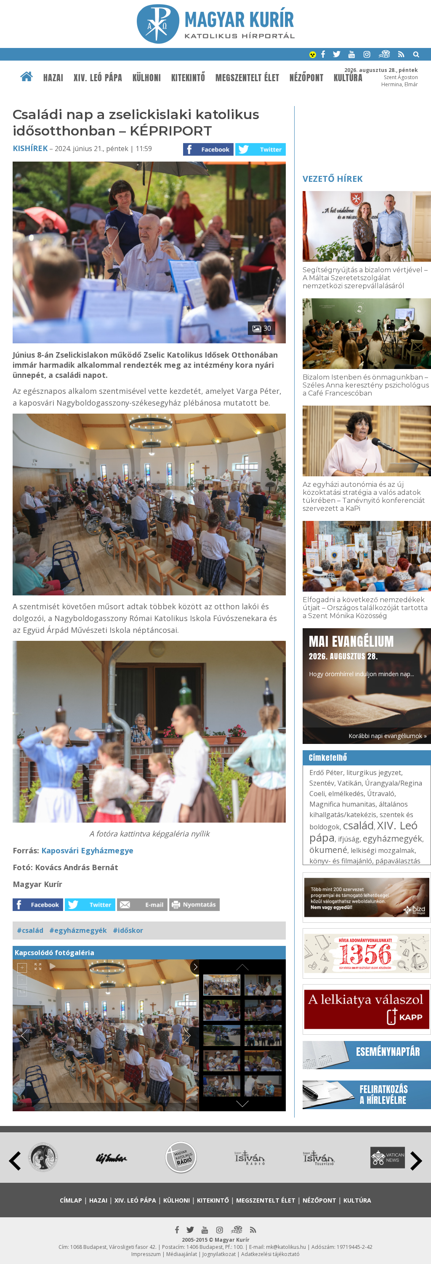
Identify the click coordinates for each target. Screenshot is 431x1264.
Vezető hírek (332, 178)
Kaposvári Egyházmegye (87, 850)
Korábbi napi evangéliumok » (388, 736)
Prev (14, 1161)
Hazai (53, 78)
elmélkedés (346, 793)
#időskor (128, 930)
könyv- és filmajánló (340, 861)
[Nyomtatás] (194, 908)
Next (416, 1161)
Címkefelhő (328, 757)
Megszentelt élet (247, 78)
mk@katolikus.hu (286, 1247)
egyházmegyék (392, 838)
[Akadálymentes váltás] (312, 55)
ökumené (328, 849)
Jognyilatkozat (219, 1254)
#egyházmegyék (78, 930)
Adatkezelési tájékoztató (270, 1254)
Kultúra (357, 1200)
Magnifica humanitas (342, 804)
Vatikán (350, 783)
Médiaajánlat (181, 1254)
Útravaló (380, 793)
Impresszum (146, 1254)
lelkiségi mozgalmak (383, 850)
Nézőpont (307, 78)
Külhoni (147, 78)
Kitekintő (188, 78)
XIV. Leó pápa (98, 78)
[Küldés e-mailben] (142, 908)
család (358, 825)
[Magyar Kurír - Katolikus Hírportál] (216, 41)
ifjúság (348, 839)
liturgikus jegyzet (373, 772)
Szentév (321, 783)
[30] (149, 340)
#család (30, 930)
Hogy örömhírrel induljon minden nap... (361, 655)
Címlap (71, 1200)
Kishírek (30, 148)
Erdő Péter (326, 772)
